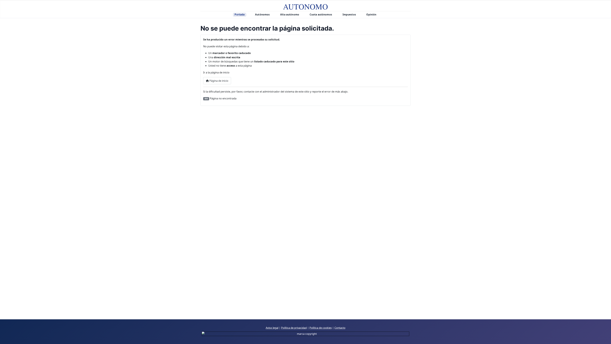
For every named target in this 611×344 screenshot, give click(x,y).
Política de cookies (320, 328)
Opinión (371, 14)
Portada (240, 14)
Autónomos (262, 14)
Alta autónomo (289, 14)
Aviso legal (272, 328)
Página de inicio (218, 80)
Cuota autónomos (321, 14)
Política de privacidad (294, 328)
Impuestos (349, 14)
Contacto (339, 328)
